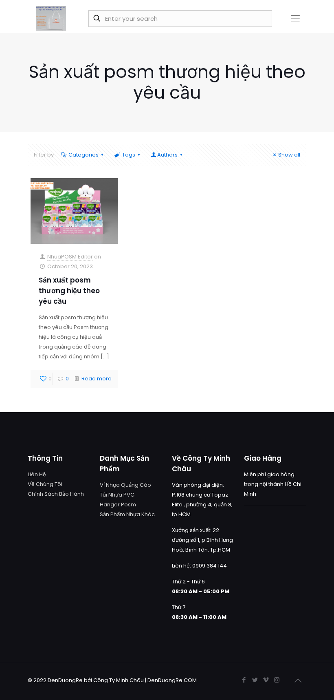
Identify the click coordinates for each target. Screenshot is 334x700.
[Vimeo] (265, 680)
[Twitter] (254, 680)
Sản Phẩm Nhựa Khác (127, 514)
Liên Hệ (37, 474)
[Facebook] (244, 680)
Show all (289, 155)
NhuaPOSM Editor (70, 257)
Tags (128, 155)
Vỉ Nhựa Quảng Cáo (125, 485)
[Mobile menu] (295, 18)
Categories (83, 155)
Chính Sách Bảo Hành (56, 494)
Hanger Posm (118, 504)
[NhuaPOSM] (51, 18)
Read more (96, 378)
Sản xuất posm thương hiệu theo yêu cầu (69, 290)
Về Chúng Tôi (45, 484)
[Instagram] (276, 680)
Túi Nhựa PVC (117, 495)
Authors (167, 155)
